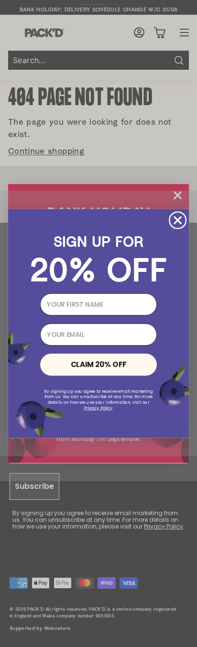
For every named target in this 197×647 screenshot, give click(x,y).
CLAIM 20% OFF (99, 364)
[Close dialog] (178, 220)
